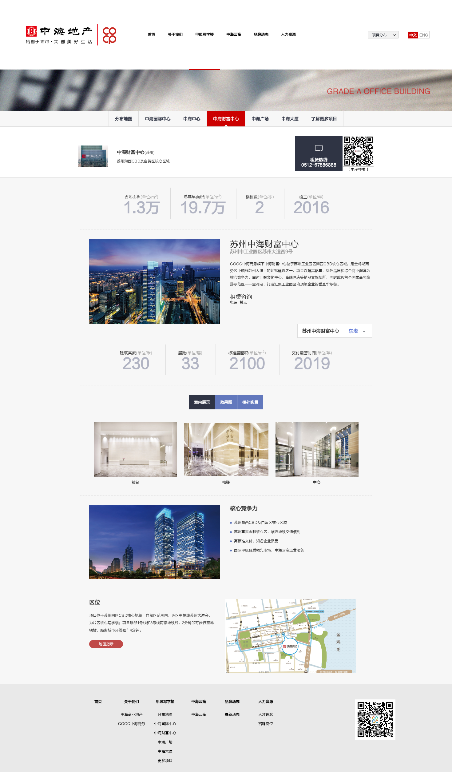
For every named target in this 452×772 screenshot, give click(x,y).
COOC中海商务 (131, 724)
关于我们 (131, 701)
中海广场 (165, 742)
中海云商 (198, 701)
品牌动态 (232, 701)
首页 (98, 701)
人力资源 (265, 701)
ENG (423, 35)
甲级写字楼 (165, 701)
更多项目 (165, 760)
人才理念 (265, 714)
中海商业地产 (132, 714)
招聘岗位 (265, 724)
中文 (413, 35)
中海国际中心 (165, 724)
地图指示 (106, 644)
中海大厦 (165, 751)
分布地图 (165, 714)
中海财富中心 (165, 733)
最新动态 (232, 714)
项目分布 (379, 35)
